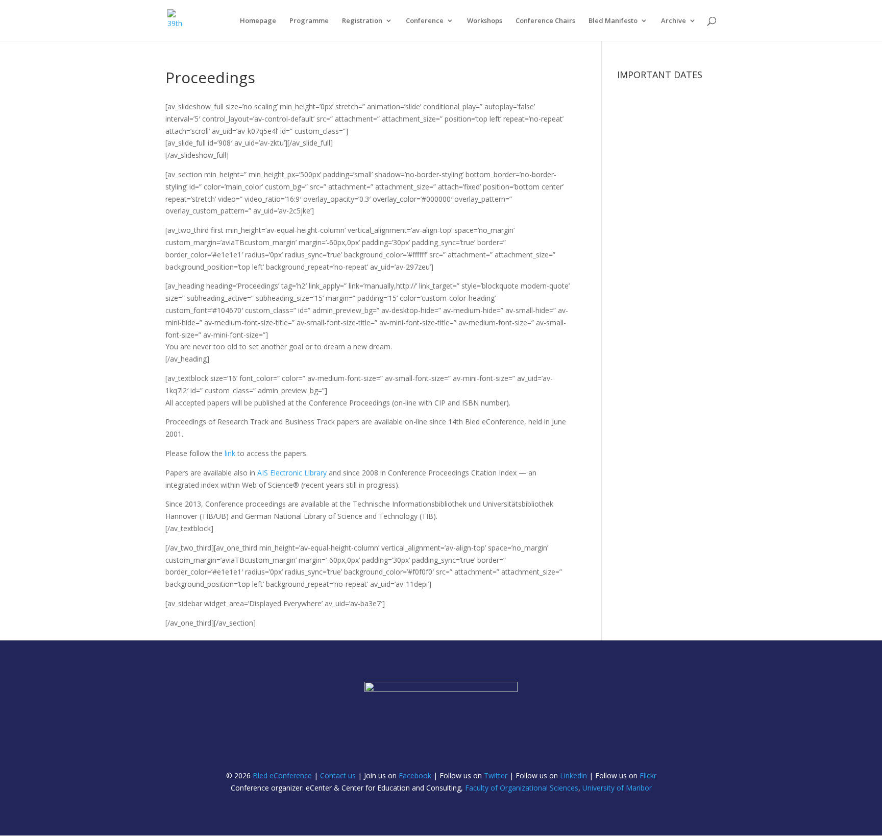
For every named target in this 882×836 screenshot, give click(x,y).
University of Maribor (617, 788)
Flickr (648, 775)
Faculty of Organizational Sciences (521, 788)
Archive (673, 21)
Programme (309, 21)
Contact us (338, 775)
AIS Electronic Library (292, 472)
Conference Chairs (545, 21)
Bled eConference (282, 775)
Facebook (415, 775)
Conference (425, 21)
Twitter (495, 775)
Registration (362, 21)
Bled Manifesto (613, 21)
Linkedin (573, 775)
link (230, 453)
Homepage (258, 21)
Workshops (484, 21)
